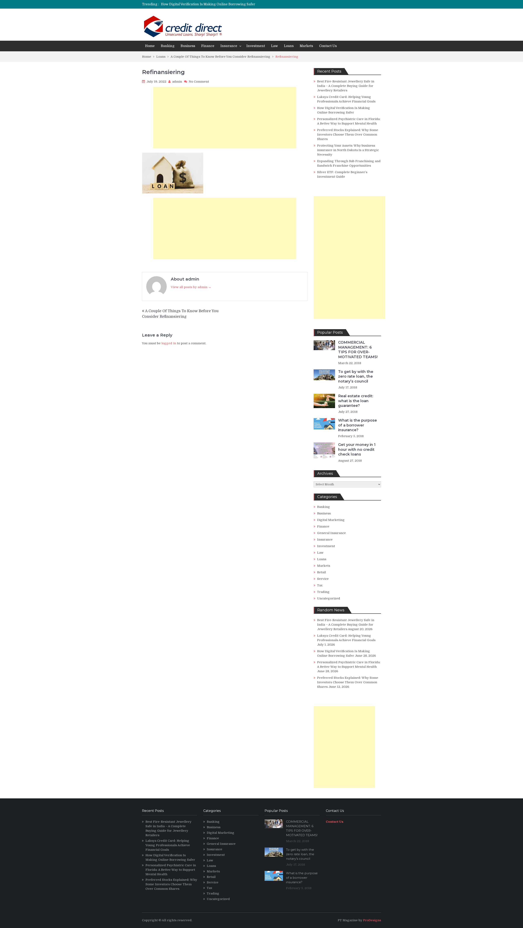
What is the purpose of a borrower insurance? (357, 425)
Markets (306, 46)
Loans (289, 46)
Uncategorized (328, 598)
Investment (255, 46)
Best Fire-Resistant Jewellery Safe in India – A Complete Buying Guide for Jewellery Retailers (345, 86)
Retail (321, 572)
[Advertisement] (224, 117)
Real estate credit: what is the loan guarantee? (355, 401)
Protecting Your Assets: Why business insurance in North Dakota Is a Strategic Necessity (348, 150)
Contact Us (328, 46)
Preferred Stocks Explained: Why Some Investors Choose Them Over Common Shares (347, 134)
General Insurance (331, 533)
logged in (168, 343)
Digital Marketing (331, 520)
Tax (320, 585)
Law (274, 46)
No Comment (199, 81)
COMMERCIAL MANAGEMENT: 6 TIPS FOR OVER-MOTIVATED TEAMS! (358, 349)
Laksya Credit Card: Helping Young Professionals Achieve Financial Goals (167, 845)
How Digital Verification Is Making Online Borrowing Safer (208, 4)
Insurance (228, 46)
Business (188, 46)
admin (177, 81)
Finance (207, 46)
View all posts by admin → (191, 287)
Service (323, 579)
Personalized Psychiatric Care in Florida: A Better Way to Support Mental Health (170, 869)
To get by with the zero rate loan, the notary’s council (355, 376)
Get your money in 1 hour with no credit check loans (356, 449)
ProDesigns (372, 920)
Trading (323, 592)
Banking (167, 46)
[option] (223, 4)
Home (150, 46)
